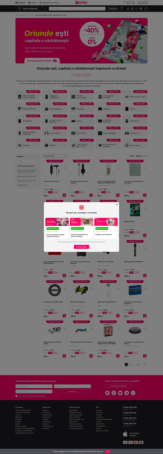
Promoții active (81, 247)
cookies (61, 451)
